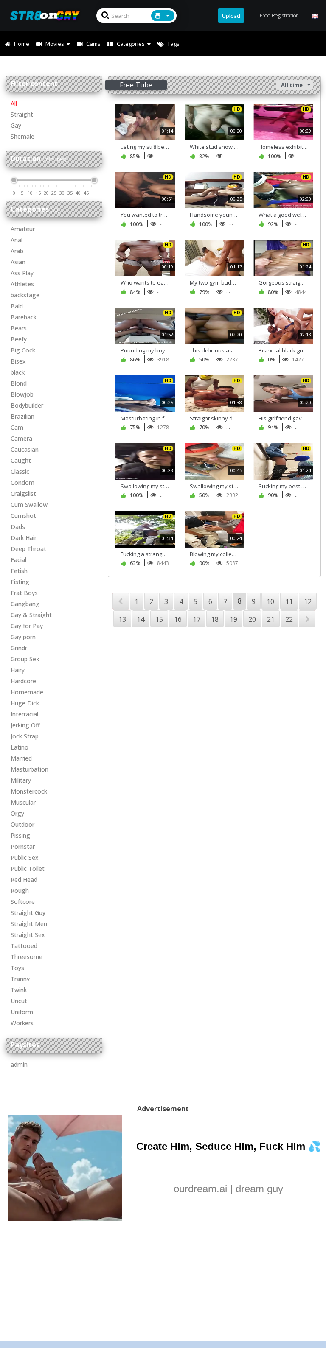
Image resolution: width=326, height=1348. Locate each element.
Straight (22, 114)
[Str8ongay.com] (47, 15)
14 (140, 619)
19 (233, 619)
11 (289, 601)
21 (271, 619)
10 (270, 601)
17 (196, 619)
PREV (120, 601)
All (14, 103)
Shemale (22, 136)
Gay (16, 125)
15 (159, 619)
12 (308, 601)
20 (252, 619)
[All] (162, 15)
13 (122, 619)
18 (215, 619)
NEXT (307, 618)
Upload (231, 16)
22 (289, 619)
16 (178, 619)
